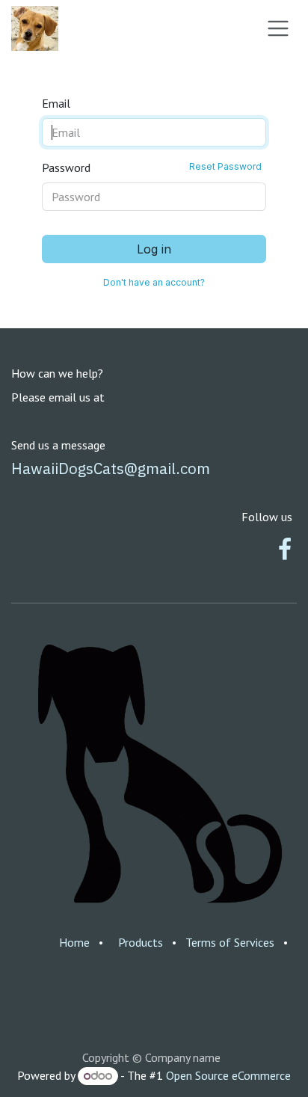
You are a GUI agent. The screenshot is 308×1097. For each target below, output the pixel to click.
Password (152, 167)
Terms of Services (229, 942)
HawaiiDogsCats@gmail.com (110, 468)
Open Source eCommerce (228, 1075)
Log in (154, 249)
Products (140, 942)
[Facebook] (285, 550)
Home (74, 942)
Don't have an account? (154, 282)
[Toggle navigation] (278, 28)
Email (56, 103)
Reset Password (225, 166)
